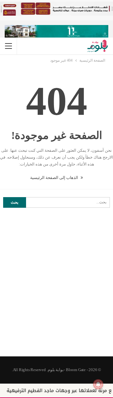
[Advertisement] (56, 293)
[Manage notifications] (98, 384)
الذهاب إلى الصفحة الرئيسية (54, 177)
